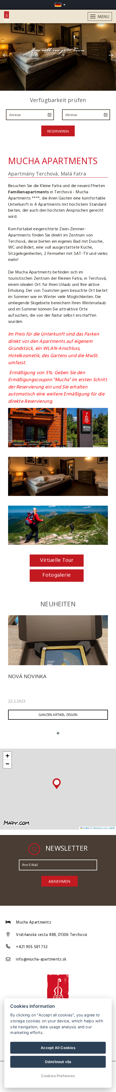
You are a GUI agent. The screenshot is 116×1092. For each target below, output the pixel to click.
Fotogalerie (56, 575)
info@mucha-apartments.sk (41, 959)
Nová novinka (27, 676)
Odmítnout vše (58, 1062)
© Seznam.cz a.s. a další (103, 827)
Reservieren (58, 131)
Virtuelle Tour (56, 560)
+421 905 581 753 (31, 947)
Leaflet (85, 827)
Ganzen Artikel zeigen (58, 714)
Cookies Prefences (58, 1076)
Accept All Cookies (58, 1048)
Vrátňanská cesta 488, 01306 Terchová (51, 935)
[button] (57, 782)
